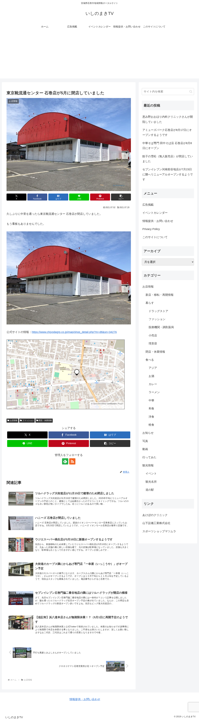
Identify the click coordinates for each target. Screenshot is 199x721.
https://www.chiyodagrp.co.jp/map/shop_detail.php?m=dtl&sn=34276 (74, 332)
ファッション (28, 420)
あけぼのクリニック (155, 515)
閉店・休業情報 (45, 420)
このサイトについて (155, 237)
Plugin (120, 404)
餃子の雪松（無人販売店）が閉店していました (167, 159)
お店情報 (13, 420)
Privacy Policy (151, 229)
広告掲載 (148, 204)
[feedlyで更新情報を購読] (65, 461)
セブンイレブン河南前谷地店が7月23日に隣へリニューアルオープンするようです (167, 174)
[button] (121, 197)
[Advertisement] (99, 56)
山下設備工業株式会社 (156, 523)
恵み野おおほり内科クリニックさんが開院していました (167, 119)
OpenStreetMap (99, 404)
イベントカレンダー (155, 212)
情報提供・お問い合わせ (157, 221)
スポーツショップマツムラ (159, 531)
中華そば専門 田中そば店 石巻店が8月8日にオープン (167, 146)
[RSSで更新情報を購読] (72, 461)
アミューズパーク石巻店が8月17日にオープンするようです (167, 132)
